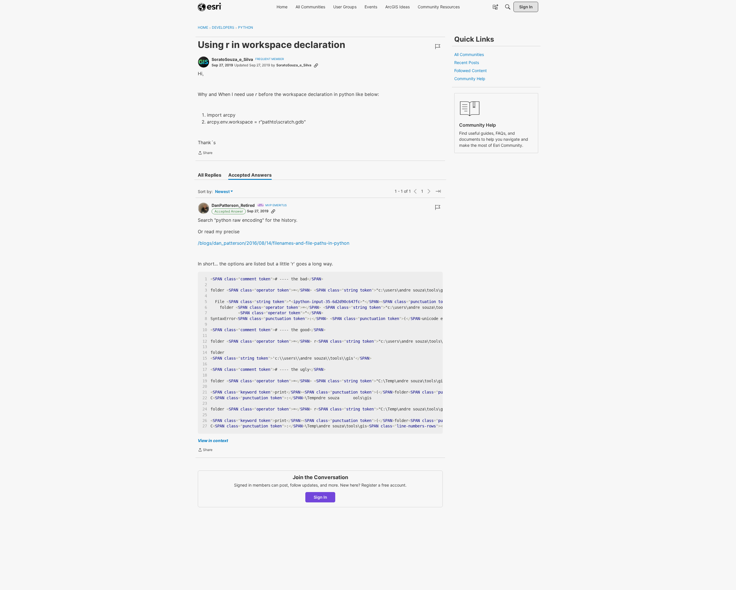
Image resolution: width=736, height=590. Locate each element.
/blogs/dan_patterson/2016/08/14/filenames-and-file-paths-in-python (273, 243)
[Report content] (437, 46)
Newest (222, 191)
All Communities (469, 54)
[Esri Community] (210, 7)
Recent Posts (466, 62)
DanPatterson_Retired (233, 205)
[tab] (209, 175)
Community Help (469, 78)
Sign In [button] (320, 497)
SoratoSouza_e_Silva (232, 59)
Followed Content (470, 70)
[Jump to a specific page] (438, 191)
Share (205, 153)
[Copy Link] (316, 65)
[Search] (508, 7)
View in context (213, 440)
